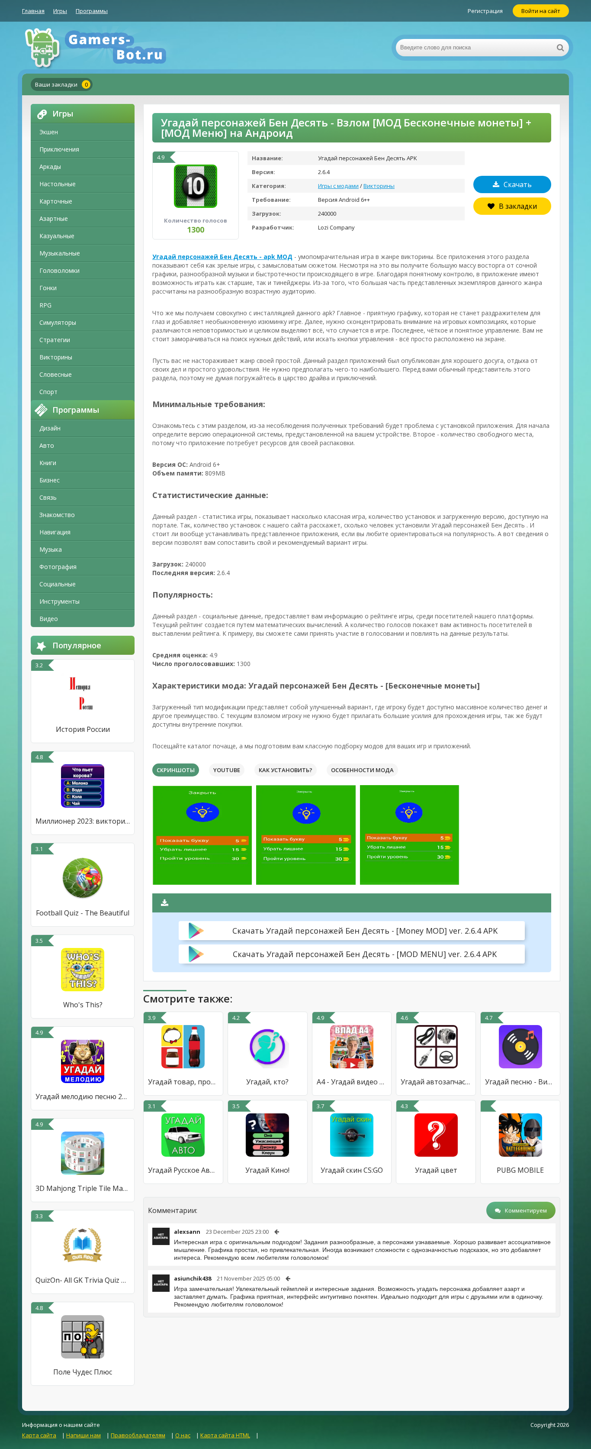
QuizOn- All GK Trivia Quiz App (82, 1280)
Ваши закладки (61, 84)
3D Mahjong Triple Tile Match (82, 1188)
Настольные (57, 184)
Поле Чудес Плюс (82, 1372)
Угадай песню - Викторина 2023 (520, 1082)
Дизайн (50, 428)
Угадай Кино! (267, 1170)
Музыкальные (59, 253)
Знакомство (57, 515)
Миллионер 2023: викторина (82, 821)
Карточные (55, 201)
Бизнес (49, 480)
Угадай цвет (436, 1170)
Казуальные (56, 236)
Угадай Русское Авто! (183, 1170)
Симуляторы (57, 322)
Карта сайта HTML (225, 1435)
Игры (60, 11)
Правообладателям (138, 1435)
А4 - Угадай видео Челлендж (352, 1082)
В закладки (518, 206)
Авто (46, 445)
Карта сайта (39, 1435)
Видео (48, 619)
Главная (33, 11)
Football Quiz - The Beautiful (82, 913)
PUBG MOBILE (520, 1170)
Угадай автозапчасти (436, 1082)
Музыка (50, 549)
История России (83, 729)
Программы (92, 11)
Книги (47, 463)
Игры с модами (338, 186)
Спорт (48, 392)
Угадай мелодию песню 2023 (82, 1096)
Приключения (59, 149)
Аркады (50, 166)
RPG (45, 305)
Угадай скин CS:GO (352, 1170)
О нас (182, 1435)
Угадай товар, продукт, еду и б (183, 1082)
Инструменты (59, 601)
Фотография (58, 567)
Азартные (53, 218)
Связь (48, 497)
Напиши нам (83, 1435)
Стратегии (54, 340)
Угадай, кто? (267, 1082)
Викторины (55, 357)
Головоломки (59, 270)
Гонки (48, 288)
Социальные (57, 584)
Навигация (55, 532)
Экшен (48, 132)
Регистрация (485, 11)
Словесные (55, 374)
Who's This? (83, 1004)
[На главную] (108, 47)
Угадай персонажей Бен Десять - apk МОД (222, 256)
